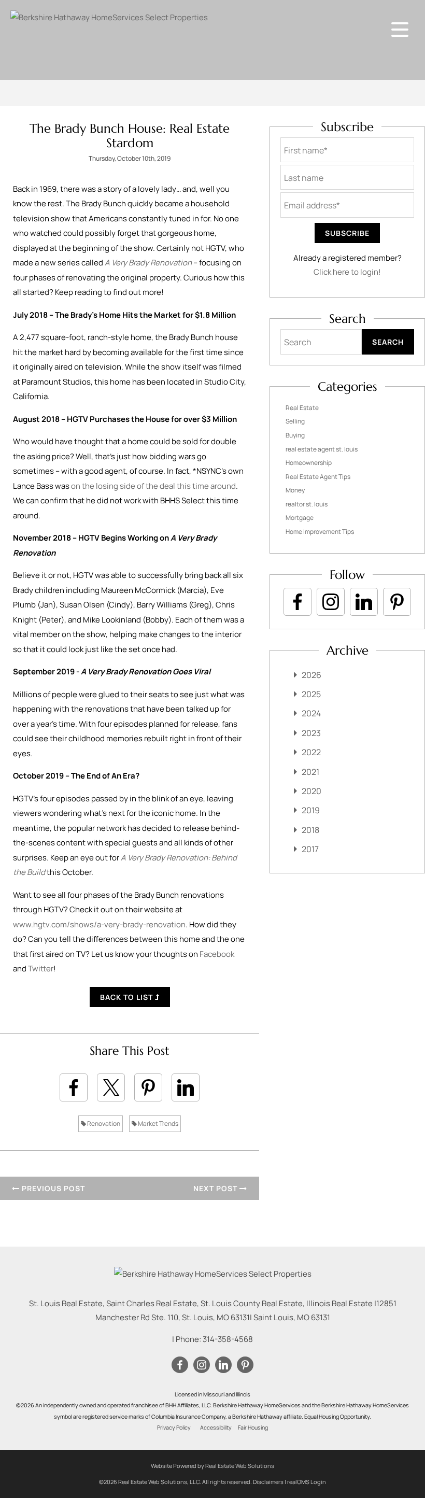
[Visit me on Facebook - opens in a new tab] (297, 602)
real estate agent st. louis (322, 449)
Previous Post (52, 1188)
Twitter (40, 968)
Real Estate (302, 407)
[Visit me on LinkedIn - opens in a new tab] (364, 602)
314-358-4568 (228, 1339)
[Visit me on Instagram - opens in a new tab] (331, 602)
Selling (295, 421)
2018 (310, 830)
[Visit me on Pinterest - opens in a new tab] (397, 602)
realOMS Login (306, 1482)
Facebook (217, 954)
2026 (311, 675)
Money (295, 490)
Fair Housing (253, 1427)
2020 (311, 791)
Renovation (103, 1123)
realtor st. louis (307, 504)
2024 (311, 713)
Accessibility (216, 1427)
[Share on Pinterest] (148, 1087)
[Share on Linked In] (186, 1087)
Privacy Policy (174, 1427)
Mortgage (300, 517)
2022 (311, 752)
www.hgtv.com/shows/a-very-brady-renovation (99, 924)
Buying (295, 435)
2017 (310, 849)
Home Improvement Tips (320, 531)
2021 (310, 772)
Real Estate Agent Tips (318, 476)
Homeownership (309, 462)
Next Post (216, 1188)
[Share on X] (111, 1087)
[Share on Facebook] (74, 1087)
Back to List (127, 997)
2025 (311, 694)
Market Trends (157, 1123)
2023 (311, 733)
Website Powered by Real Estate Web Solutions (212, 1465)
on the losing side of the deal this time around (153, 486)
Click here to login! (347, 271)
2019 (311, 810)
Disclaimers (268, 1482)
